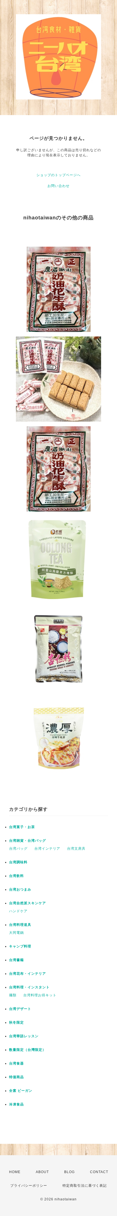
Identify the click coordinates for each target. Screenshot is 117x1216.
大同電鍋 (16, 933)
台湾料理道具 (20, 925)
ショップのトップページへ (58, 175)
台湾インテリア (47, 849)
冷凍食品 (16, 1104)
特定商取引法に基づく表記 (84, 1186)
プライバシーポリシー (28, 1186)
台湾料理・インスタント (29, 987)
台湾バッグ (18, 849)
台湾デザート (20, 1009)
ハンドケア (18, 911)
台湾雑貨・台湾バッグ (27, 841)
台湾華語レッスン (24, 1036)
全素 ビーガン (20, 1091)
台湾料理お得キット (40, 995)
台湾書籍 (16, 960)
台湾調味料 (18, 862)
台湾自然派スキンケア (27, 903)
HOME (14, 1172)
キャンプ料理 (20, 946)
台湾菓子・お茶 (22, 827)
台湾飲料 (16, 876)
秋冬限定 (16, 1022)
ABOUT (42, 1172)
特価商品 (16, 1077)
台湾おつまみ (20, 889)
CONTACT (99, 1172)
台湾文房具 (76, 849)
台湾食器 (16, 1063)
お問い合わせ (58, 186)
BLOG (69, 1172)
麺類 (12, 995)
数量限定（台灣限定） (27, 1050)
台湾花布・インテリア (27, 974)
